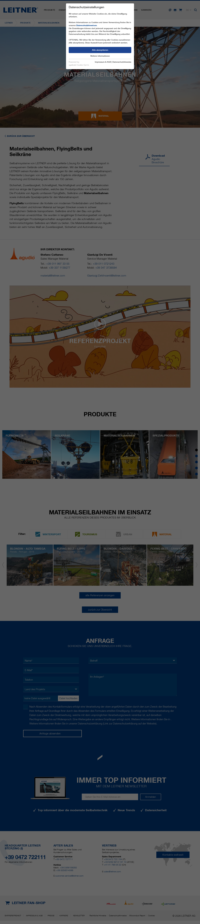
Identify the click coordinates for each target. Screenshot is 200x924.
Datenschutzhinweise (122, 62)
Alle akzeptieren (100, 50)
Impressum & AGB (103, 62)
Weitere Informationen (100, 56)
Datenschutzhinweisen (86, 25)
